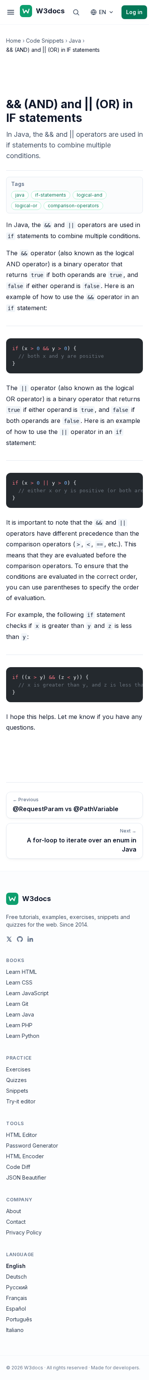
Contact (16, 1221)
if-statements (50, 195)
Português (19, 1319)
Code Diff (18, 1167)
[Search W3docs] (76, 12)
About (13, 1211)
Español (16, 1308)
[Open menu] (10, 12)
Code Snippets (45, 40)
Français (16, 1298)
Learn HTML (21, 972)
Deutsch (16, 1276)
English (16, 1266)
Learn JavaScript (27, 993)
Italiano (15, 1330)
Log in (134, 12)
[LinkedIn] (31, 939)
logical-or (26, 205)
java (19, 195)
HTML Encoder (25, 1156)
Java (75, 40)
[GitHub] (20, 939)
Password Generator (32, 1145)
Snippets (17, 1090)
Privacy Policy (24, 1232)
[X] (9, 939)
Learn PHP (19, 1025)
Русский (17, 1287)
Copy (131, 346)
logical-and (89, 195)
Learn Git (17, 1004)
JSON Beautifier (26, 1177)
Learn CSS (19, 982)
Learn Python (22, 1036)
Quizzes (16, 1080)
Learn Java (20, 1014)
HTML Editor (21, 1135)
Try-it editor (21, 1101)
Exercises (18, 1069)
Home (13, 40)
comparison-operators (73, 205)
